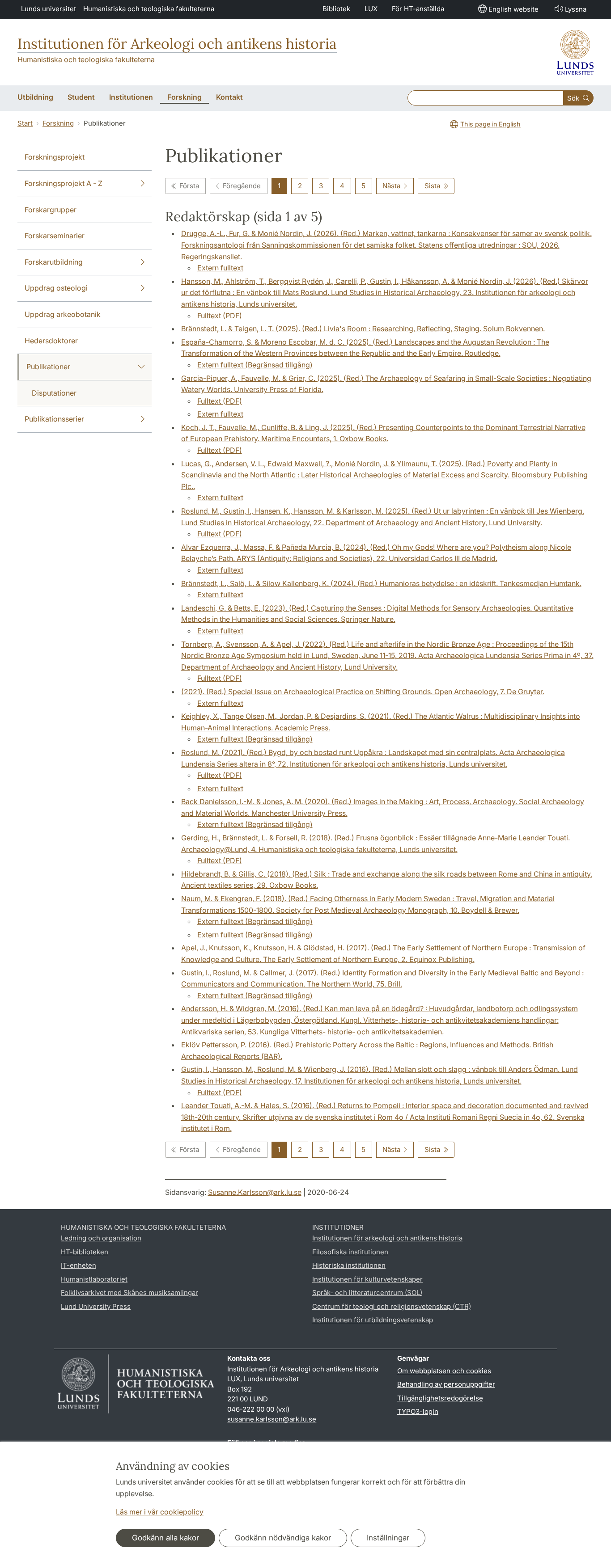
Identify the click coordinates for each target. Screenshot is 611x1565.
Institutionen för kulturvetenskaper (367, 1279)
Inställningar (388, 1537)
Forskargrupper (50, 209)
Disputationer (54, 392)
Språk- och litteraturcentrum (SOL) (367, 1292)
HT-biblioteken (84, 1252)
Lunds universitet (48, 8)
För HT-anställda (418, 8)
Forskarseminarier (55, 235)
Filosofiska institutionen (350, 1252)
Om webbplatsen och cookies (444, 1371)
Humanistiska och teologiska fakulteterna (148, 8)
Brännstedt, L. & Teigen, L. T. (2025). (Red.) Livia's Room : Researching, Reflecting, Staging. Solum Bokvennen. (363, 328)
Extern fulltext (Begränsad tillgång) (255, 364)
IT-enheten (78, 1265)
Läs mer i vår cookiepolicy (160, 1511)
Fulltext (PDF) (219, 315)
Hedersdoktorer (51, 340)
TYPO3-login (417, 1411)
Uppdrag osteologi (56, 287)
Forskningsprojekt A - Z (63, 183)
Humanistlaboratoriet (94, 1279)
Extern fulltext (220, 267)
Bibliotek (336, 8)
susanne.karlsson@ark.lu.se (271, 1419)
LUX (371, 8)
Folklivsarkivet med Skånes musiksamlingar (129, 1292)
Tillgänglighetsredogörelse (440, 1398)
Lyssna (575, 9)
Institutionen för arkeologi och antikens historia (387, 1238)
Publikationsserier (54, 418)
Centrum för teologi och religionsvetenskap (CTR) (391, 1306)
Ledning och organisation (101, 1238)
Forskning (58, 123)
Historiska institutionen (349, 1265)
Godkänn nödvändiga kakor (283, 1537)
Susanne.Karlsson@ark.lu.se (254, 1192)
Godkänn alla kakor (165, 1537)
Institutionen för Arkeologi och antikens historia (177, 43)
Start (25, 123)
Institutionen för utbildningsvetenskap (372, 1320)
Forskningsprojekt (55, 156)
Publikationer (48, 366)
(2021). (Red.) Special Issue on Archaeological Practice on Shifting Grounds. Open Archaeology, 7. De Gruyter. (362, 691)
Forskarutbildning (54, 261)
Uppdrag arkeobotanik (63, 314)
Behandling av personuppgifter (446, 1384)
